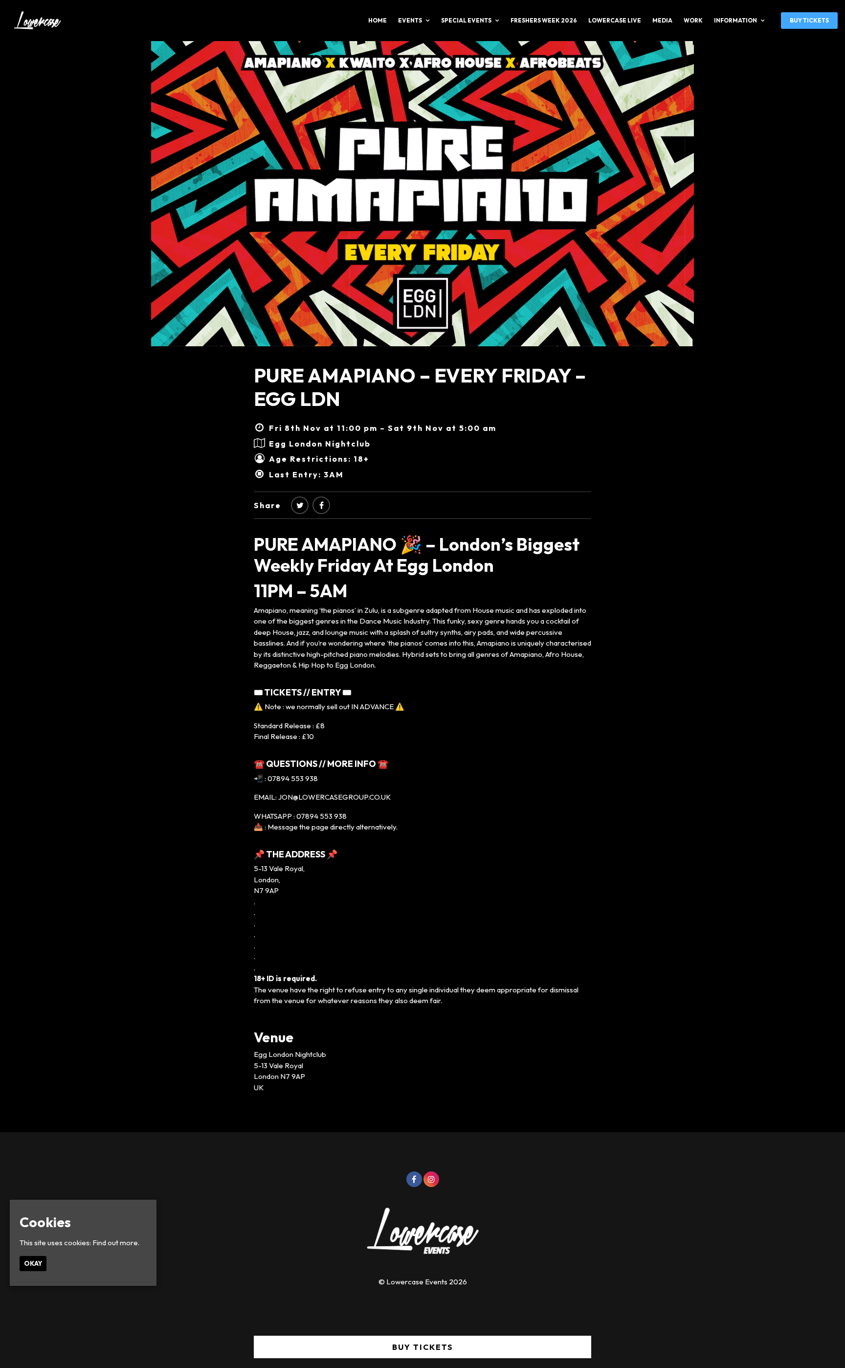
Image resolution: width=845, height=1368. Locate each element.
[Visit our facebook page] (321, 505)
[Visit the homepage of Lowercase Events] (34, 20)
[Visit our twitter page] (300, 505)
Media (662, 20)
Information (735, 20)
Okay (33, 1263)
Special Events (466, 20)
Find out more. (115, 1242)
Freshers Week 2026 (544, 20)
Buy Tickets (809, 20)
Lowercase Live (614, 20)
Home (377, 20)
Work (693, 20)
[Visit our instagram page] (431, 1179)
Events (410, 20)
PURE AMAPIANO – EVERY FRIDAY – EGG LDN (420, 387)
